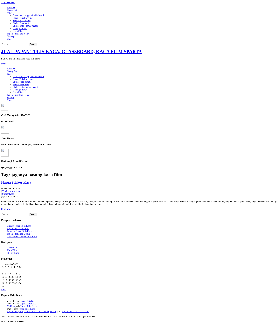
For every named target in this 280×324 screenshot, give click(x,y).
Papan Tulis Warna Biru (18, 228)
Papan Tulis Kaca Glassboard (75, 311)
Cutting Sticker (20, 28)
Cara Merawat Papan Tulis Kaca (22, 236)
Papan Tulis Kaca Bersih (18, 234)
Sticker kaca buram (21, 20)
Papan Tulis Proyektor (23, 18)
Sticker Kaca (8, 194)
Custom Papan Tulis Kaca (19, 226)
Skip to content (8, 2)
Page (9, 12)
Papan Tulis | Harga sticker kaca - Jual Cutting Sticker (31, 311)
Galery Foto (12, 10)
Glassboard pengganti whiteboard (28, 15)
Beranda (11, 7)
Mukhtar (11, 306)
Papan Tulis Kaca (28, 301)
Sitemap (10, 36)
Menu (4, 63)
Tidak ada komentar (11, 191)
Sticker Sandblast (21, 23)
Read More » (7, 209)
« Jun (3, 289)
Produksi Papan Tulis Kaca (19, 231)
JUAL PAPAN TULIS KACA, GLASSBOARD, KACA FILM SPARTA (71, 51)
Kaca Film (17, 31)
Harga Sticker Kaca (16, 182)
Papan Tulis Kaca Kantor (18, 33)
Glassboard (12, 247)
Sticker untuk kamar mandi (25, 26)
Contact (10, 39)
